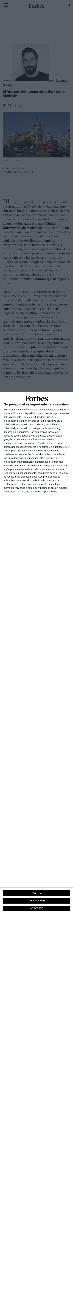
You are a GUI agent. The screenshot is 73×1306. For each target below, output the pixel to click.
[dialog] (36, 849)
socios (29, 409)
